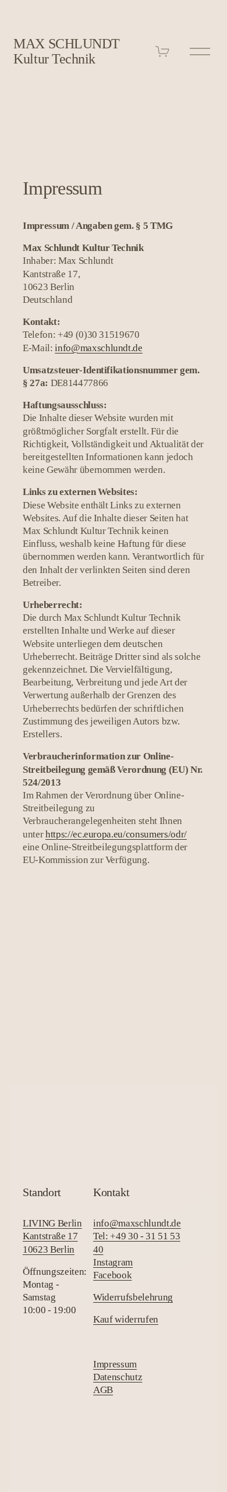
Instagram (113, 1262)
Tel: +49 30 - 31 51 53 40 (136, 1242)
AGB (103, 1389)
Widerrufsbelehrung (133, 1297)
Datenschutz (117, 1377)
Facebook (112, 1275)
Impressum (115, 1364)
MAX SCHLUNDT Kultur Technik (66, 51)
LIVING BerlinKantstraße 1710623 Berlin (52, 1236)
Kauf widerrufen (125, 1319)
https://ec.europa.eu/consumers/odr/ (116, 834)
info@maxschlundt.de (99, 347)
